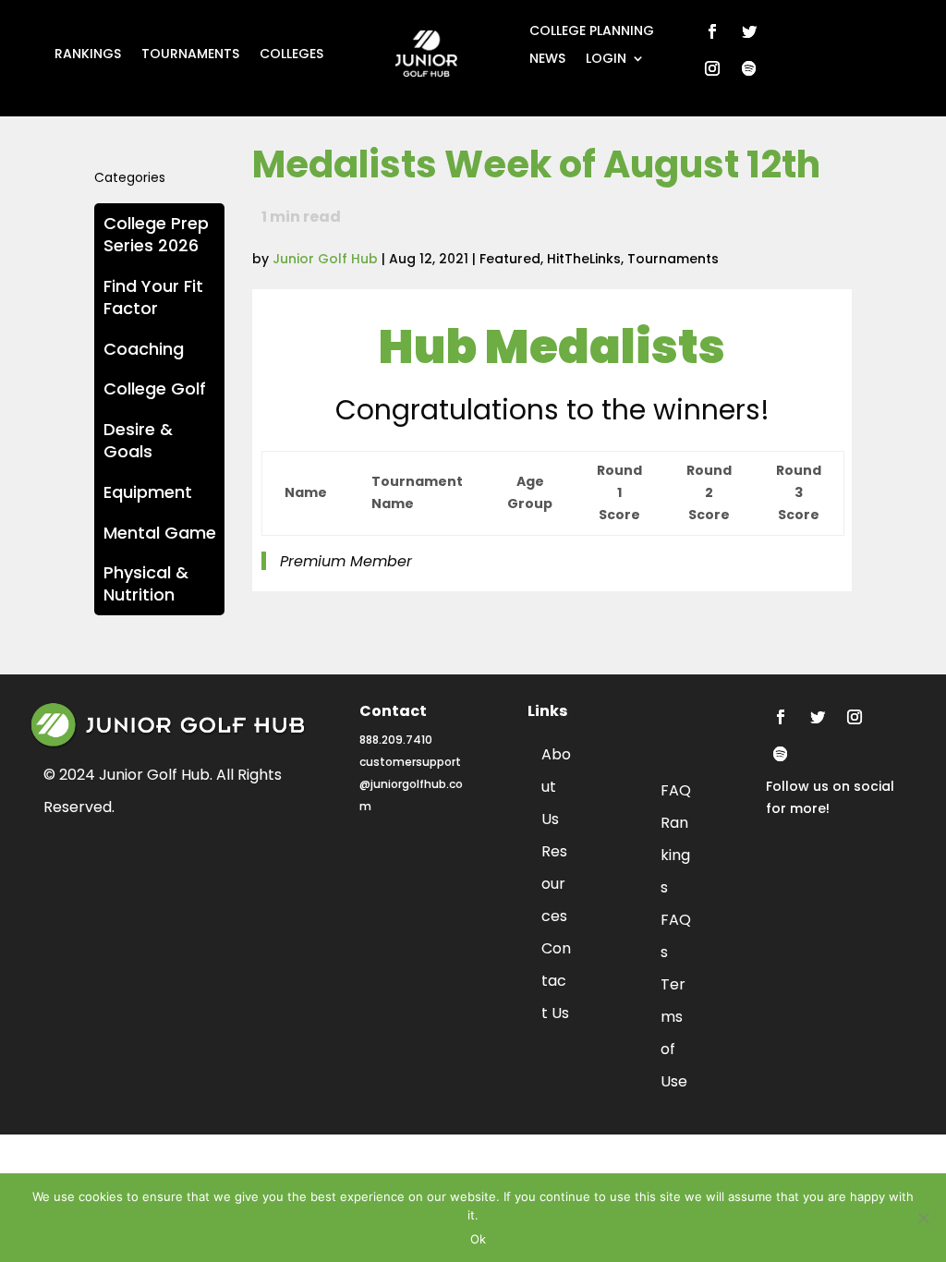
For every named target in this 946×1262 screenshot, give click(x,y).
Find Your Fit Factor (153, 297)
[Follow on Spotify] (749, 68)
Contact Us (556, 981)
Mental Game (159, 532)
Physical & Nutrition (145, 583)
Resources (554, 884)
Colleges (291, 55)
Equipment (147, 492)
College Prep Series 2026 (156, 234)
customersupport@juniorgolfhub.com (411, 784)
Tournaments (190, 55)
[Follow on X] (749, 31)
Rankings (88, 55)
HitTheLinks (584, 258)
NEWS (547, 59)
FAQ (676, 790)
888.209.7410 (395, 739)
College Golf (154, 388)
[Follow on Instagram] (712, 68)
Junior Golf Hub (325, 258)
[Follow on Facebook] (712, 31)
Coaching (143, 348)
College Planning (591, 32)
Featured (509, 258)
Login (606, 59)
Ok (478, 1239)
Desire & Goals (138, 440)
